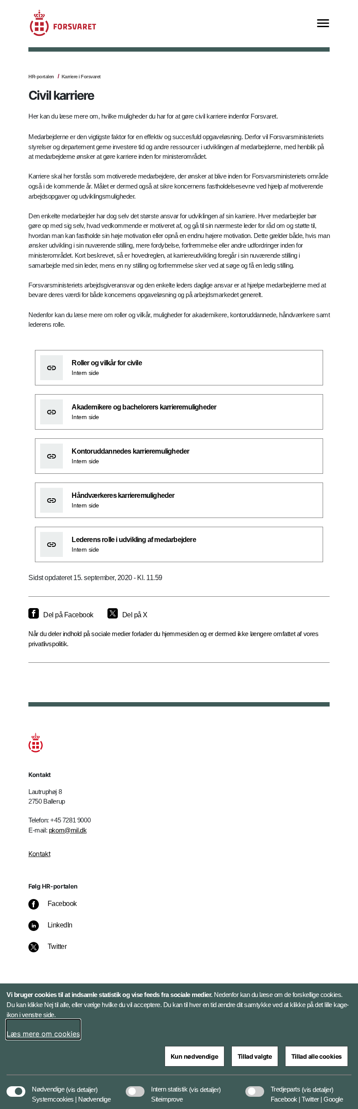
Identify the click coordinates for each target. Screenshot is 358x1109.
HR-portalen (41, 76)
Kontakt (39, 854)
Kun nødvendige (194, 1056)
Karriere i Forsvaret (81, 76)
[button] (82, 1085)
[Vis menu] (323, 24)
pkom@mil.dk (68, 830)
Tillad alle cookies (316, 1056)
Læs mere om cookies (43, 1033)
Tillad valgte (255, 1056)
